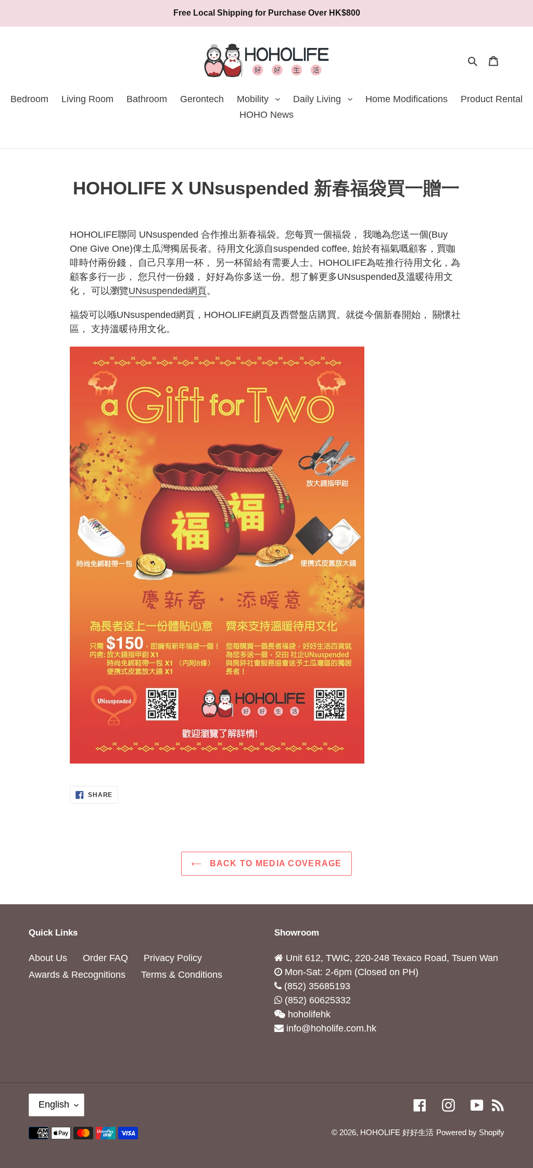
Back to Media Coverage (274, 863)
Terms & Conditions (181, 974)
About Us (48, 958)
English (54, 1104)
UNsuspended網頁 (168, 291)
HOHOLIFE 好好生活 (397, 1132)
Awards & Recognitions (77, 974)
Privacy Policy (173, 958)
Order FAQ (105, 958)
